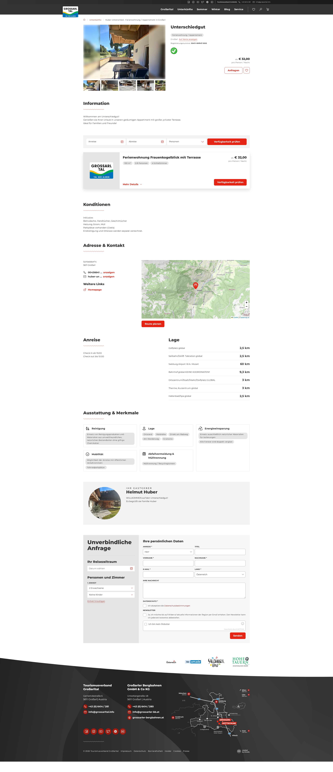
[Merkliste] (253, 9)
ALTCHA (241, 629)
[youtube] (198, 2)
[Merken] (247, 70)
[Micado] (243, 751)
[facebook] (189, 2)
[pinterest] (207, 2)
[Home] (84, 20)
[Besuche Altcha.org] (242, 624)
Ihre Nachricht (151, 580)
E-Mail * (147, 569)
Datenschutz (140, 751)
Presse (186, 751)
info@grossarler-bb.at (146, 712)
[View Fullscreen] (246, 312)
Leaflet (235, 317)
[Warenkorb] (267, 9)
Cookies (177, 751)
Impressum (126, 751)
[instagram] (193, 2)
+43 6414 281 (246, 2)
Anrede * (147, 547)
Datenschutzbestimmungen (177, 606)
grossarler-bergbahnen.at (148, 717)
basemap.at (245, 317)
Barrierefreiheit (155, 751)
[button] (124, 52)
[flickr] (212, 2)
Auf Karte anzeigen (188, 39)
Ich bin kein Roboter (159, 624)
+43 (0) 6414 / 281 (98, 706)
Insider (168, 751)
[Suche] (260, 9)
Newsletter (149, 610)
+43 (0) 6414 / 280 (143, 706)
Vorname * (148, 558)
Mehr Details (130, 184)
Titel (197, 547)
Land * (198, 569)
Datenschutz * (150, 601)
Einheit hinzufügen (96, 601)
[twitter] (203, 2)
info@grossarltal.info (263, 2)
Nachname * (201, 558)
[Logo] (70, 11)
